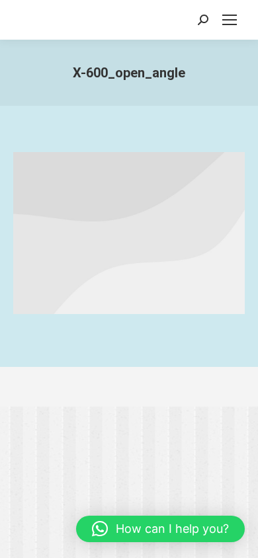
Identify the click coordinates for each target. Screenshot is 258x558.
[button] (160, 529)
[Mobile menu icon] (229, 20)
